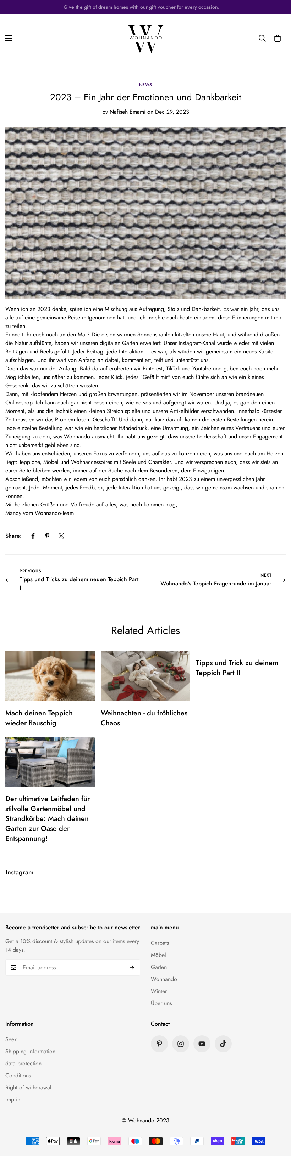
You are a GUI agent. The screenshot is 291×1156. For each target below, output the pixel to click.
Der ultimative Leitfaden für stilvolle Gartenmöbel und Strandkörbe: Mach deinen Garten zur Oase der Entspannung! (47, 819)
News (145, 84)
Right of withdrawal (28, 1087)
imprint (13, 1099)
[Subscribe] (132, 967)
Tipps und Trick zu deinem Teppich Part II (237, 668)
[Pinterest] (47, 536)
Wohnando (164, 979)
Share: (13, 536)
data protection (23, 1063)
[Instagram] (180, 1043)
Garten (159, 967)
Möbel (158, 955)
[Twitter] (61, 536)
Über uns (161, 1003)
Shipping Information (30, 1051)
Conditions (18, 1075)
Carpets (160, 943)
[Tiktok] (223, 1043)
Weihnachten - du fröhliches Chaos (144, 718)
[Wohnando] (145, 38)
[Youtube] (201, 1043)
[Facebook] (33, 536)
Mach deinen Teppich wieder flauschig (39, 718)
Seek (11, 1039)
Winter (159, 991)
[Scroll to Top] (277, 1117)
